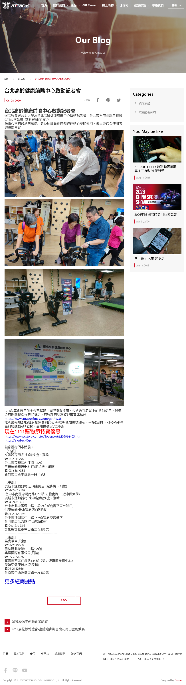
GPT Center (89, 5)
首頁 (44, 5)
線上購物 (108, 5)
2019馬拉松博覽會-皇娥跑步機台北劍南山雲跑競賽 (48, 629)
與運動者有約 (147, 112)
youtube (24, 670)
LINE (108, 100)
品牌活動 (144, 103)
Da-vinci (179, 680)
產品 (73, 5)
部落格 (124, 5)
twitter (119, 100)
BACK (64, 600)
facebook (98, 100)
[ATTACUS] (16, 5)
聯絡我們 (157, 5)
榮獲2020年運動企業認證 (30, 622)
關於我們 (59, 5)
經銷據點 (140, 5)
